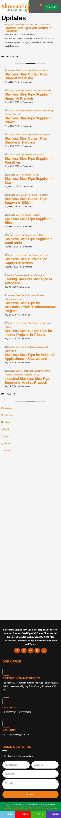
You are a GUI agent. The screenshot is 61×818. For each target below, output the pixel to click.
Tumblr (6, 429)
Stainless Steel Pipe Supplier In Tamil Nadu (28, 241)
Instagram (8, 415)
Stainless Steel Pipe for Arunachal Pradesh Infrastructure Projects (30, 307)
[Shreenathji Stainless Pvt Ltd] (6, 672)
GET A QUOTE (51, 7)
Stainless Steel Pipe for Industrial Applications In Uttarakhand (30, 357)
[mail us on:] (6, 723)
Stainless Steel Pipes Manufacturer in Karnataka (28, 29)
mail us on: (9, 730)
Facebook (8, 408)
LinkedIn (7, 422)
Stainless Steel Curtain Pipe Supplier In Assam (26, 261)
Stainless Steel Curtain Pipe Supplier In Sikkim (26, 201)
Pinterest (7, 450)
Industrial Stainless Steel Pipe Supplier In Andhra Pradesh (27, 381)
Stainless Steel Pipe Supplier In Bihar (28, 221)
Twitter (6, 436)
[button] (41, 5)
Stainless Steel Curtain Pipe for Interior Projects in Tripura (28, 333)
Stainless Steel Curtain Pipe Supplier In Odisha (26, 76)
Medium (7, 443)
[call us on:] (6, 701)
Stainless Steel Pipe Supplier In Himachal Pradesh (28, 96)
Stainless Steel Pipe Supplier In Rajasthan (28, 160)
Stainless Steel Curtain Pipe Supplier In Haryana (26, 140)
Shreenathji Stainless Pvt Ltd (21, 678)
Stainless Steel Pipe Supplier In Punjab (28, 120)
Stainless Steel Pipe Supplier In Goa (28, 180)
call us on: (9, 707)
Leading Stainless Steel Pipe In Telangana (28, 281)
